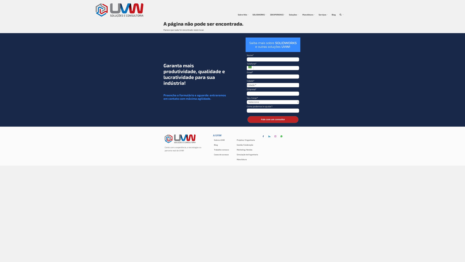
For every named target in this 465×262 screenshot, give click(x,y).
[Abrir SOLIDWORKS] (265, 14)
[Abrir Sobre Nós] (248, 14)
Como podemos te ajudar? (259, 106)
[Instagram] (275, 136)
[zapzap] (281, 136)
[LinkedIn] (269, 136)
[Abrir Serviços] (327, 14)
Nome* (250, 55)
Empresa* (251, 89)
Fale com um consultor (273, 119)
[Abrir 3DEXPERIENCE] (284, 14)
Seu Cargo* (252, 98)
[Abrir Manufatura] (314, 14)
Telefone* (251, 64)
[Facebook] (263, 136)
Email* (250, 72)
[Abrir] (343, 14)
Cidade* (250, 81)
